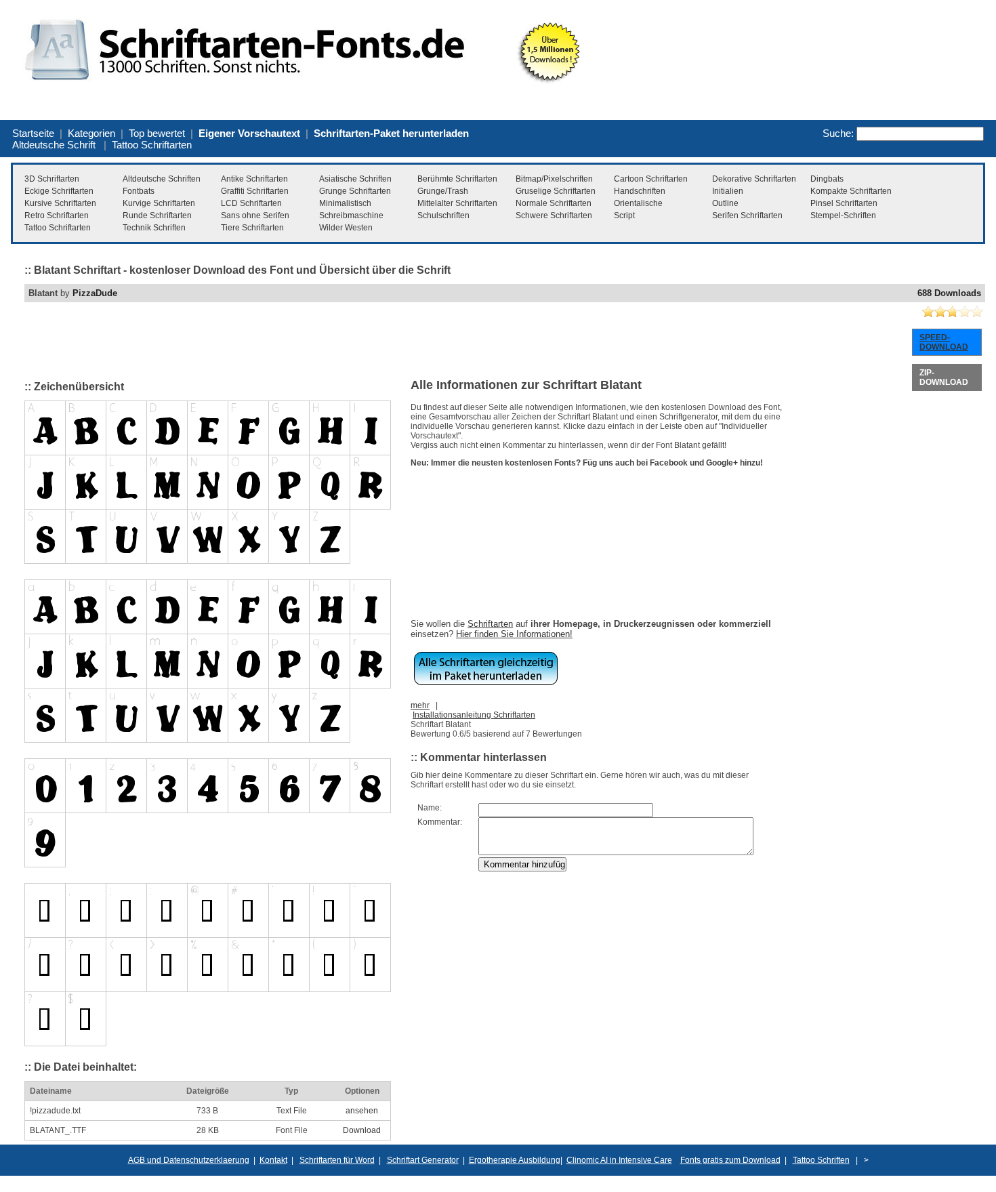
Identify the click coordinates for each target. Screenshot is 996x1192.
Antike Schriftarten (254, 179)
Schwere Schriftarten (554, 215)
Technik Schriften (154, 227)
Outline (725, 203)
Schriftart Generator (423, 1160)
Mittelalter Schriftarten (457, 203)
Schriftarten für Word (337, 1160)
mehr (420, 705)
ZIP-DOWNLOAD (943, 377)
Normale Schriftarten (554, 203)
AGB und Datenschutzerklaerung (188, 1160)
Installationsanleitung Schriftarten (474, 715)
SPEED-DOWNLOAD (943, 342)
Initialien (727, 191)
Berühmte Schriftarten (457, 179)
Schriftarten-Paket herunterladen (391, 133)
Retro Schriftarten (56, 215)
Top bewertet (157, 133)
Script (624, 215)
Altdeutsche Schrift (54, 144)
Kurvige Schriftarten (159, 203)
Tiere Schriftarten (252, 227)
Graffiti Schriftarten (255, 191)
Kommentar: (439, 822)
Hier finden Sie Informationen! (514, 634)
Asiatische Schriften (355, 179)
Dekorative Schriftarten (754, 179)
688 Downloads (949, 293)
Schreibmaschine (351, 215)
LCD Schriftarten (251, 203)
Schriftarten (490, 624)
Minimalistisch (345, 203)
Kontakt (273, 1160)
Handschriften (639, 191)
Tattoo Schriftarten (152, 144)
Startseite (33, 133)
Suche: (838, 133)
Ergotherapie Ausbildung (514, 1160)
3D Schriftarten (51, 179)
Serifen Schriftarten (747, 215)
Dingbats (827, 179)
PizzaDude (94, 293)
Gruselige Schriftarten (556, 191)
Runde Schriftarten (157, 215)
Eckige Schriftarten (59, 191)
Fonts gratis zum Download (730, 1160)
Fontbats (138, 191)
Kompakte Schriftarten (851, 191)
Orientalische (638, 203)
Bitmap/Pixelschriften (554, 179)
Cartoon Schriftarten (651, 179)
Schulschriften (443, 215)
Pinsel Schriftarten (843, 203)
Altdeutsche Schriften (162, 179)
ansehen (362, 1110)
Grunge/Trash (442, 191)
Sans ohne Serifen (255, 215)
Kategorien (91, 133)
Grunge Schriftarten (355, 191)
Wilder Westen (346, 227)
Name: (429, 808)
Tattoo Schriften (821, 1160)
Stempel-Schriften (843, 215)
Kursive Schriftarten (60, 203)
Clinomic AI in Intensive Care (619, 1160)
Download (362, 1130)
